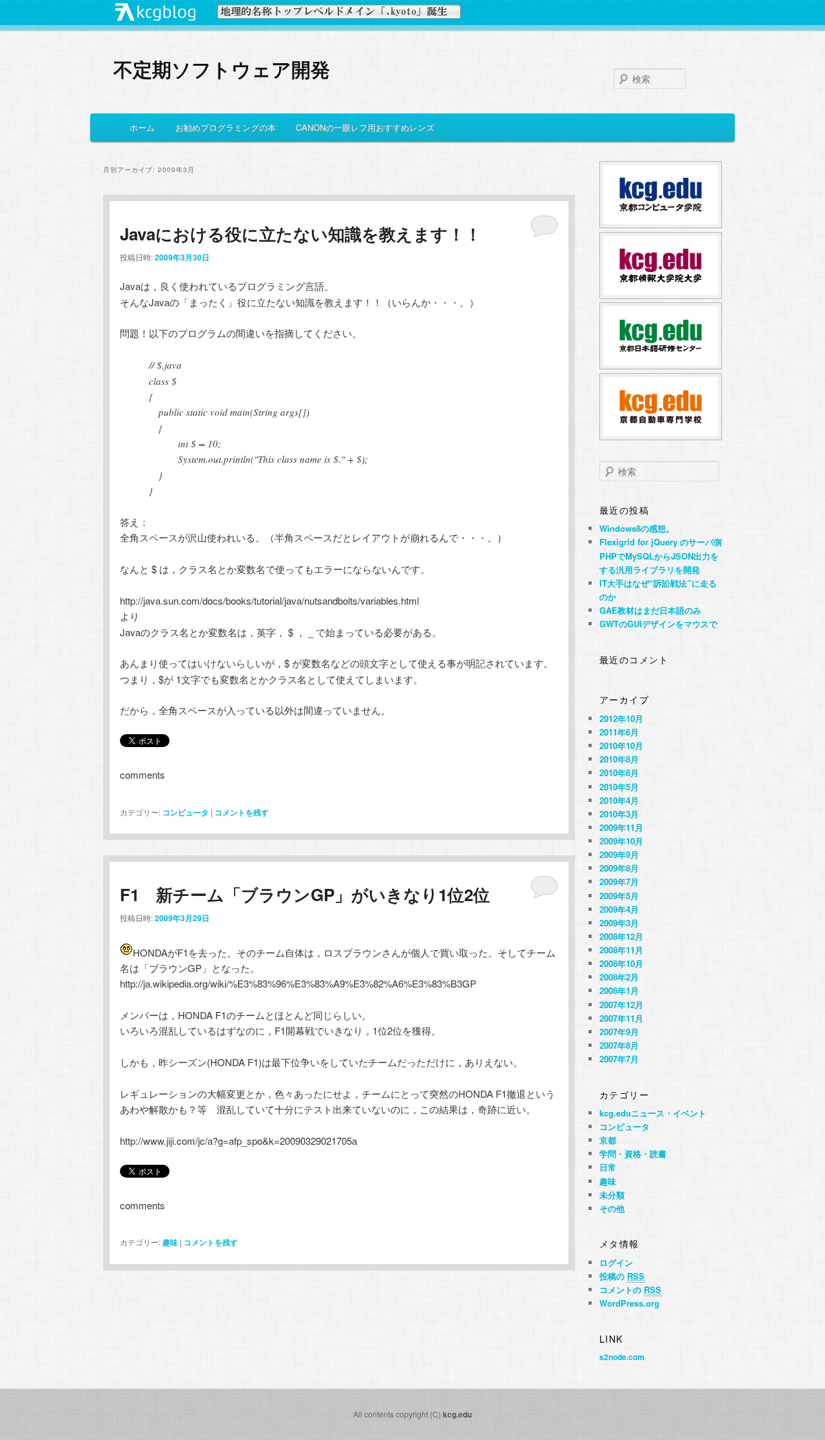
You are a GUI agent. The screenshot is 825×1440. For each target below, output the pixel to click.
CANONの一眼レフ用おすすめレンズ (365, 127)
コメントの (630, 1289)
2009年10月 (621, 841)
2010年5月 (619, 787)
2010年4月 (619, 800)
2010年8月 (619, 759)
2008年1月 (619, 990)
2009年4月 (619, 909)
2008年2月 (619, 977)
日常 (607, 1167)
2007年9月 (619, 1032)
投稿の (622, 1276)
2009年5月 (619, 896)
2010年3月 (619, 814)
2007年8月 (619, 1045)
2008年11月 (621, 950)
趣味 (170, 1242)
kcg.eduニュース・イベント (652, 1113)
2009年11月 (621, 827)
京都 (607, 1140)
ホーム (142, 127)
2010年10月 (621, 745)
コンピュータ (185, 812)
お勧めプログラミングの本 (225, 127)
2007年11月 (621, 1018)
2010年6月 (619, 772)
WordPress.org (629, 1303)
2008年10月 (621, 963)
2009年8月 (619, 868)
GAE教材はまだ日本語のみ (650, 610)
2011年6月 (619, 732)
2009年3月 (619, 923)
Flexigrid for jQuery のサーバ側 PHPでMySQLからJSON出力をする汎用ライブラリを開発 (660, 555)
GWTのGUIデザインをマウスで (658, 624)
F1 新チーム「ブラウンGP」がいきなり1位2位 (305, 894)
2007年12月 (621, 1004)
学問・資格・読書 (632, 1153)
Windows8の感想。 (636, 528)
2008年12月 (621, 936)
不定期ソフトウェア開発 (221, 69)
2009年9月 (619, 854)
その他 (612, 1208)
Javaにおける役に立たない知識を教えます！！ (300, 234)
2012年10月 (621, 718)
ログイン (616, 1262)
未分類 (612, 1195)
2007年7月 (619, 1059)
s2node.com (622, 1357)
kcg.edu (457, 1414)
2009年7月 (619, 881)
